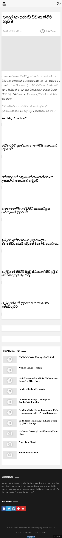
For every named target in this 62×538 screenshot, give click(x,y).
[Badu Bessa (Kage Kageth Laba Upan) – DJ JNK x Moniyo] (10, 423)
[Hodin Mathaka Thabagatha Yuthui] (10, 359)
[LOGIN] (58, 4)
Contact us (28, 532)
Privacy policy (41, 532)
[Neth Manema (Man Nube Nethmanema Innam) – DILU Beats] (10, 381)
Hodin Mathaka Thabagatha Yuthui (36, 357)
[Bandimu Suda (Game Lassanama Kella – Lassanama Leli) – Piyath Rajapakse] (10, 412)
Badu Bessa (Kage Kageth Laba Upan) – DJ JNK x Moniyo (39, 422)
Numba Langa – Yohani (30, 367)
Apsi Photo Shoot (27, 442)
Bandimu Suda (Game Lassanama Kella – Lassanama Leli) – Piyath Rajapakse (38, 411)
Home (18, 532)
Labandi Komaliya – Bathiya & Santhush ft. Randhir (34, 401)
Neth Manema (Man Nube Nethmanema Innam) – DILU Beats (38, 380)
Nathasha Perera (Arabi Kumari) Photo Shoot (38, 433)
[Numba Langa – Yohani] (10, 370)
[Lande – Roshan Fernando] (10, 391)
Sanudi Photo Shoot (28, 452)
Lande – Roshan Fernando (32, 389)
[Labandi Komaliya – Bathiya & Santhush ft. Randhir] (10, 402)
